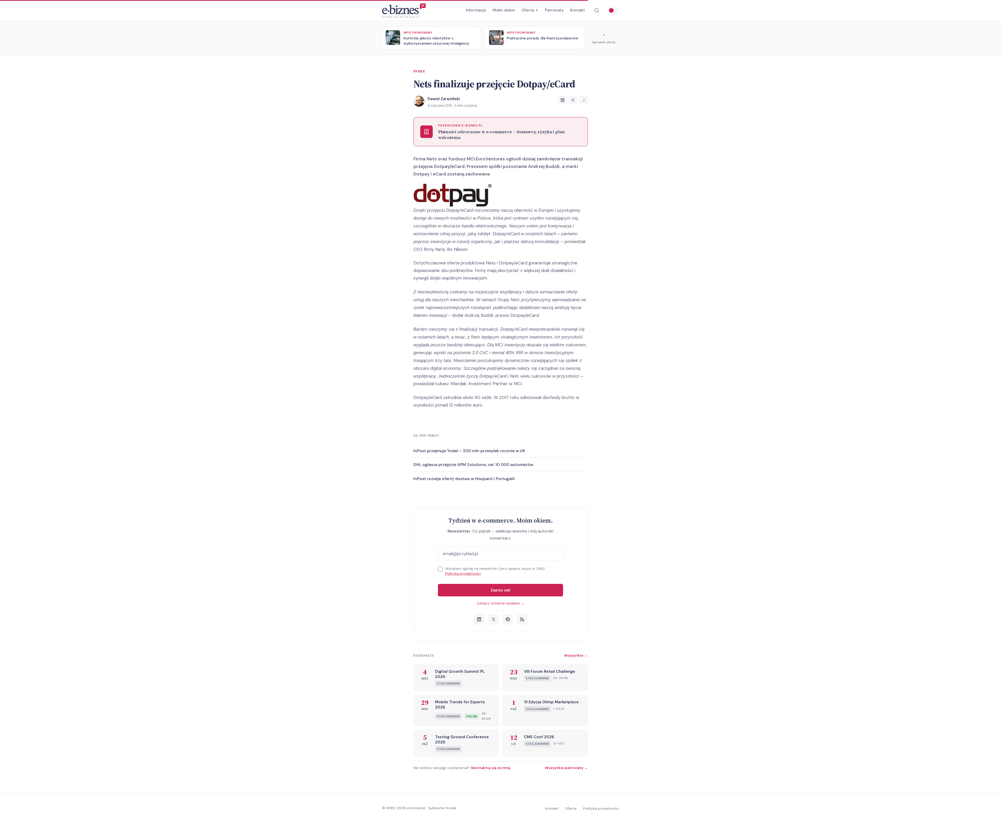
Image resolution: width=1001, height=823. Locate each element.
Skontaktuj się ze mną (490, 767)
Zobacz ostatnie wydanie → (500, 603)
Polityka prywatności (463, 573)
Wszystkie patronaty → (566, 767)
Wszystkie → (576, 655)
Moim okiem (504, 10)
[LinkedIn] (479, 619)
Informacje (476, 10)
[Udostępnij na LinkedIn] (562, 100)
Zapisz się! (500, 590)
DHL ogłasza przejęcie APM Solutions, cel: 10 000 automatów (473, 464)
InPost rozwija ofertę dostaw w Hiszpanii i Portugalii (464, 478)
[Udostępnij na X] (573, 100)
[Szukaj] (596, 10)
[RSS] (522, 619)
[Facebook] (508, 619)
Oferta (530, 10)
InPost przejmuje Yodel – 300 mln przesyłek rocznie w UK (469, 450)
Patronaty (554, 10)
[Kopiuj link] (583, 100)
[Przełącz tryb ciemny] (613, 10)
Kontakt (577, 10)
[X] (493, 619)
